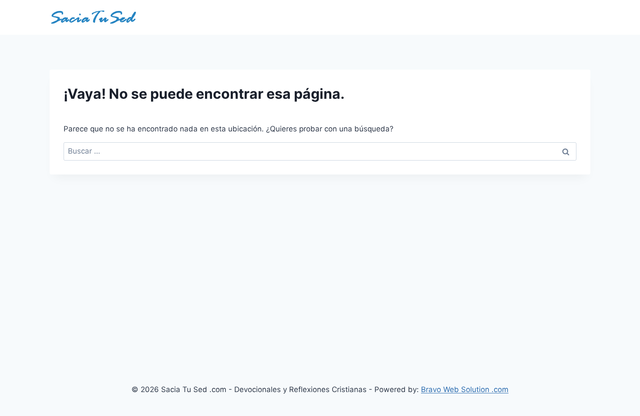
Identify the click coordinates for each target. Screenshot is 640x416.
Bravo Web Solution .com (465, 389)
